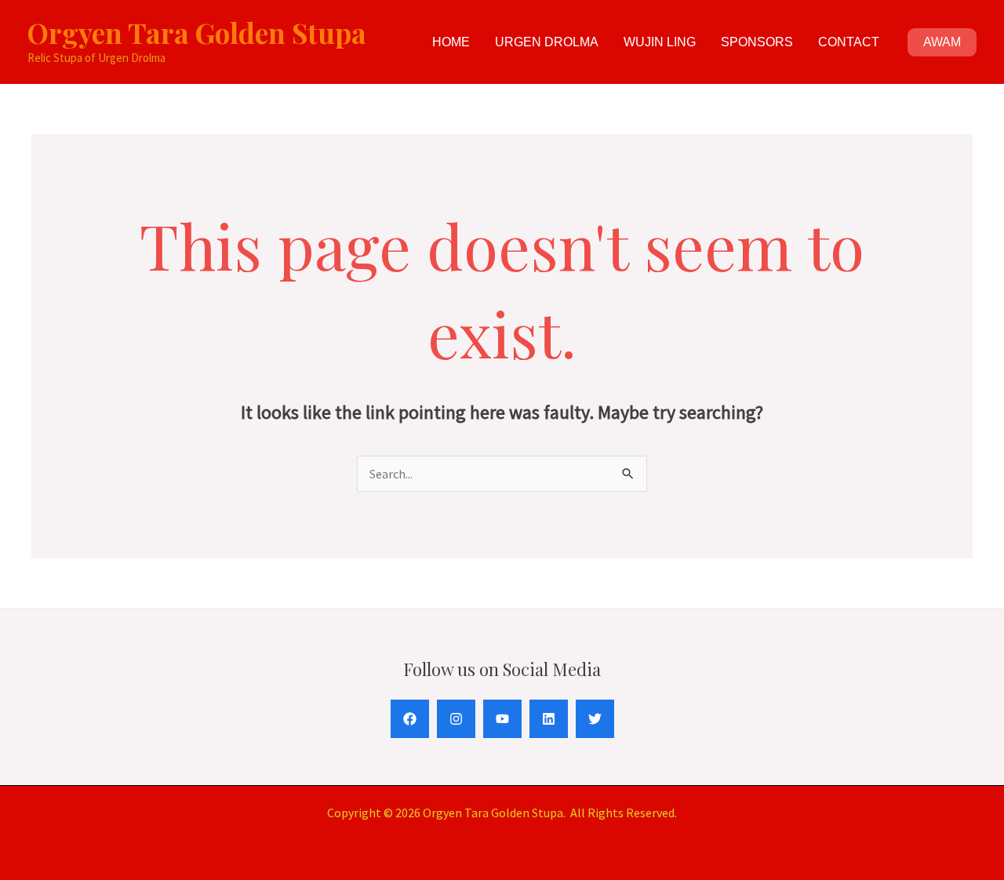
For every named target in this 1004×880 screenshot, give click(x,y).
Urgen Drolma (546, 42)
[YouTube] (502, 719)
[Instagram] (456, 719)
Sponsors (757, 42)
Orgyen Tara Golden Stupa (196, 32)
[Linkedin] (548, 719)
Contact (848, 42)
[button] (942, 42)
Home (451, 42)
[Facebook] (410, 719)
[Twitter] (595, 719)
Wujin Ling (660, 42)
